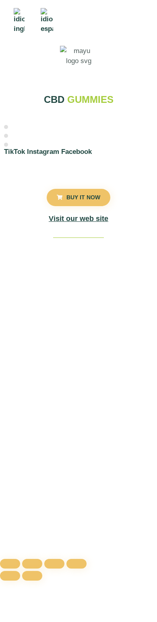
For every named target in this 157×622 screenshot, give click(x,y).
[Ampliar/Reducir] (10, 564)
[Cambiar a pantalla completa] (32, 564)
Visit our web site (78, 219)
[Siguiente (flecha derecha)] (32, 576)
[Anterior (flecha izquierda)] (10, 576)
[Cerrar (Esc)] (76, 564)
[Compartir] (54, 564)
